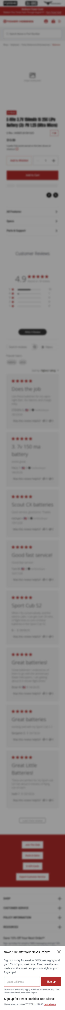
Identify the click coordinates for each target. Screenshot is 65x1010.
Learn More (50, 1004)
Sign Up (51, 981)
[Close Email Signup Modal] (59, 952)
